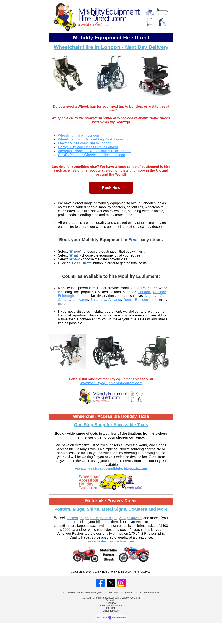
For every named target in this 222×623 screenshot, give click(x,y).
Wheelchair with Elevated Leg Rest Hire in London (96, 139)
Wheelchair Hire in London (78, 135)
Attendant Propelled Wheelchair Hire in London (94, 151)
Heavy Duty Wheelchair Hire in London (88, 147)
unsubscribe (140, 592)
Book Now (111, 188)
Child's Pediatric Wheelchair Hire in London (91, 155)
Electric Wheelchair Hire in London (84, 143)
